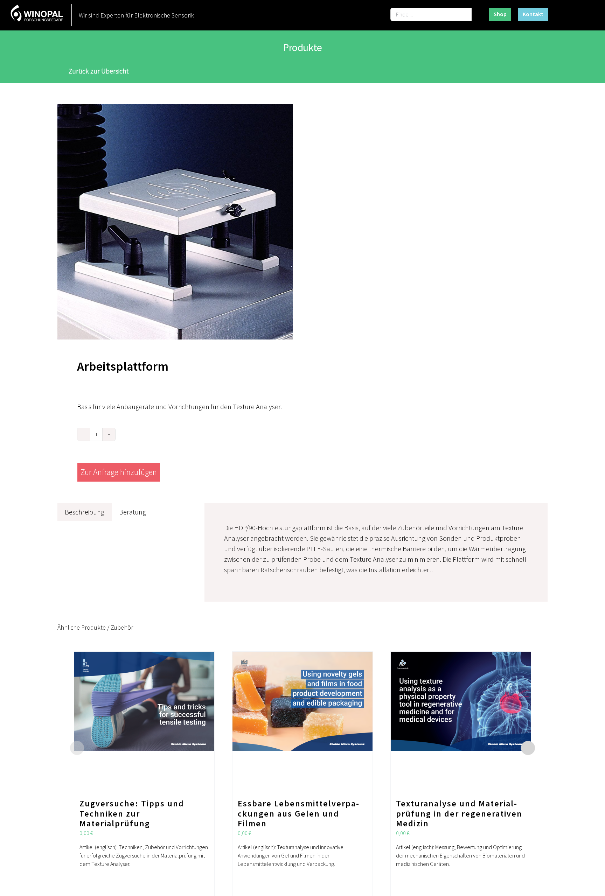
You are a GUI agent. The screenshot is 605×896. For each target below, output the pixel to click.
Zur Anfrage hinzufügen (119, 472)
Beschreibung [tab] (84, 511)
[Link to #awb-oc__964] (582, 14)
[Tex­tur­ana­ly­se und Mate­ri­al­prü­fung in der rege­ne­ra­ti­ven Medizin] (461, 722)
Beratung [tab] (132, 511)
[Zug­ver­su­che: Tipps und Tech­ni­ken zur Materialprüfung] (144, 722)
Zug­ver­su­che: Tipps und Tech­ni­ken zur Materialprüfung (131, 813)
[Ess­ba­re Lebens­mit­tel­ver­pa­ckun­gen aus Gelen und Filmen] (302, 722)
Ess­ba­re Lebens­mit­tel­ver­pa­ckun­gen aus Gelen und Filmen (298, 813)
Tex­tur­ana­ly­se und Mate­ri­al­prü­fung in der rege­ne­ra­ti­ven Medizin (459, 813)
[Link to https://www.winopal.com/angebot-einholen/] (562, 14)
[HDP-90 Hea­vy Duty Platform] (175, 222)
